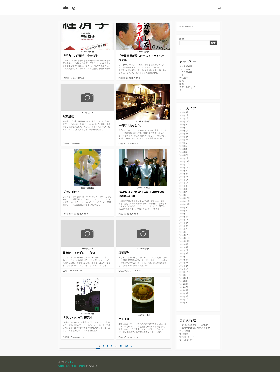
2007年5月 (184, 182)
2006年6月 (184, 216)
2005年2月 (184, 265)
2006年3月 (184, 225)
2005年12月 (184, 235)
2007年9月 (184, 170)
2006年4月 (184, 222)
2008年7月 (184, 139)
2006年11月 (184, 201)
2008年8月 (184, 136)
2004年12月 (184, 272)
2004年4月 (184, 296)
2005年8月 (184, 247)
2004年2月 (184, 302)
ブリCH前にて (186, 339)
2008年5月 (184, 146)
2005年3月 (184, 262)
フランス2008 (185, 65)
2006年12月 (184, 198)
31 (121, 345)
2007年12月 (184, 161)
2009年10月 (184, 121)
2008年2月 (184, 155)
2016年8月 (184, 112)
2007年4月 (184, 186)
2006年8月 (184, 210)
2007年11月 (184, 164)
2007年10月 (184, 167)
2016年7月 (184, 115)
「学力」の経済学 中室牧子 (193, 324)
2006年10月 (184, 204)
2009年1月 (184, 130)
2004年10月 (184, 278)
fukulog (69, 362)
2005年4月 (184, 259)
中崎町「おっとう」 (189, 336)
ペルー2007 (184, 68)
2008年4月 (184, 149)
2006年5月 (184, 219)
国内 (181, 81)
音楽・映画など (187, 87)
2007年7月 (184, 176)
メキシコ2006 (185, 72)
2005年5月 (184, 256)
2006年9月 (184, 207)
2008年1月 (184, 158)
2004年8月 (184, 284)
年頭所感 (183, 333)
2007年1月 (184, 195)
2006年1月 (184, 232)
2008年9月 (184, 133)
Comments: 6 (78, 78)
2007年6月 (184, 179)
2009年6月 (184, 124)
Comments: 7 (132, 337)
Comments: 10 (138, 271)
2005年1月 (184, 268)
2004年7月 (184, 287)
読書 (67, 78)
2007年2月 (184, 192)
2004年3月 (184, 299)
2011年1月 (184, 118)
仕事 (67, 143)
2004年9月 (184, 281)
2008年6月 (184, 143)
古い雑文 (69, 214)
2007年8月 (184, 173)
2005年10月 (184, 241)
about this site (186, 26)
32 (126, 345)
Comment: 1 (78, 143)
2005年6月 (184, 253)
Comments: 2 (82, 214)
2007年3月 (184, 189)
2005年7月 (184, 250)
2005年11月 (184, 238)
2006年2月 (184, 229)
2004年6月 (184, 290)
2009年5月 (184, 127)
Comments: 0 (134, 78)
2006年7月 (184, 213)
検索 (181, 39)
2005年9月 (184, 244)
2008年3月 (184, 152)
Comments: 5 (132, 143)
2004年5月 (184, 293)
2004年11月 (184, 275)
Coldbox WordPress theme (71, 365)
